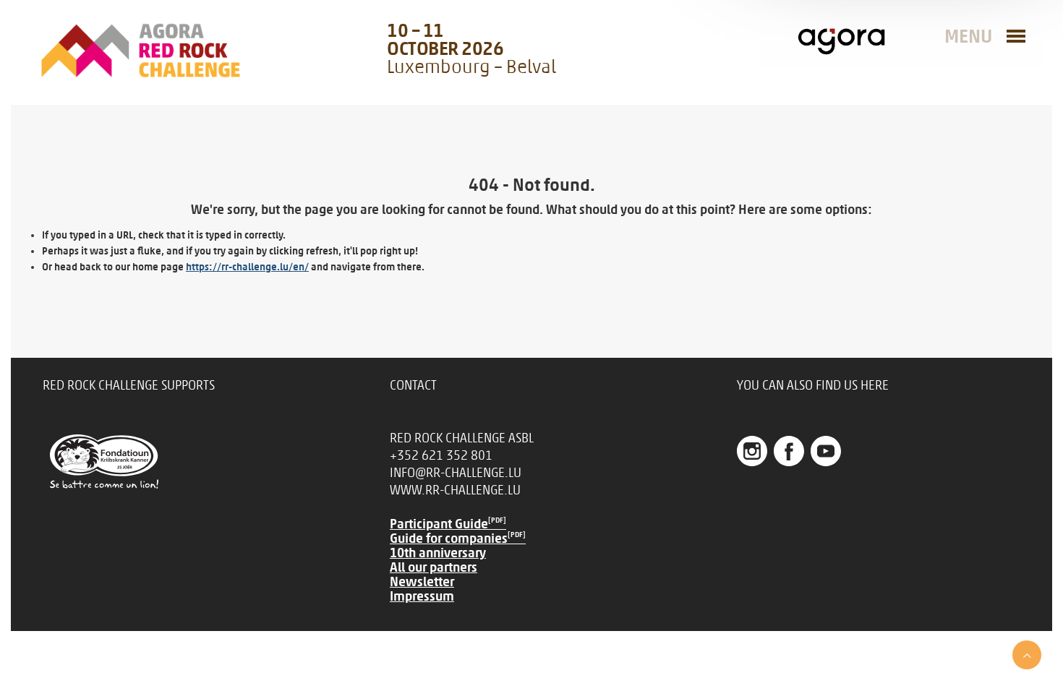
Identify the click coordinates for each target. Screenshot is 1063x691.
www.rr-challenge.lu (455, 490)
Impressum (422, 596)
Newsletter (422, 582)
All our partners (433, 567)
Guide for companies (458, 538)
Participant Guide (448, 524)
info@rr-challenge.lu (455, 473)
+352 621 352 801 (441, 455)
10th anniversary (438, 553)
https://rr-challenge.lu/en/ (247, 267)
